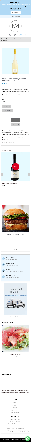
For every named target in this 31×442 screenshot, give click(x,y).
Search (14, 402)
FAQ (15, 404)
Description (15, 120)
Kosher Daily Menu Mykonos (9, 430)
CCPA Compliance (15, 410)
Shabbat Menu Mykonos (22, 430)
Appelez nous (17, 16)
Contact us (14, 405)
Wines (7, 38)
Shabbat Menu (15, 12)
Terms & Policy (14, 409)
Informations (5, 431)
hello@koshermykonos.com (16, 423)
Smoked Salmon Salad (15, 354)
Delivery (15, 407)
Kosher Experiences (13, 431)
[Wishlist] (15, 35)
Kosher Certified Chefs (24, 431)
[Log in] (26, 35)
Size (3, 99)
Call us (12, 16)
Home (2, 38)
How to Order (15, 124)
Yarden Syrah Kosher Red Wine (9, 183)
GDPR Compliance (15, 412)
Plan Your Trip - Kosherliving (17, 428)
